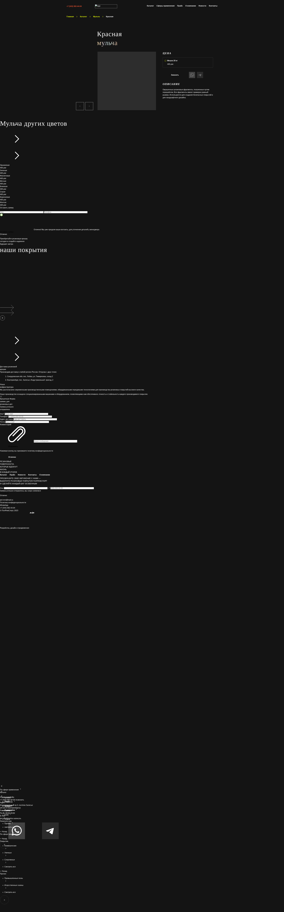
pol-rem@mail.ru (6, 500)
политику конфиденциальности (40, 451)
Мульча (96, 17)
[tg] (50, 838)
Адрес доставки (6, 419)
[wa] (17, 838)
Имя (2, 488)
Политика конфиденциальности (13, 502)
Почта (2, 422)
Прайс (180, 6)
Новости (202, 6)
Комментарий (5, 424)
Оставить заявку (7, 232)
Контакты (213, 6)
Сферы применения (166, 6)
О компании (190, 6)
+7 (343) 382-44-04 (74, 6)
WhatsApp (4, 505)
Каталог (150, 6)
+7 (49, 488)
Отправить (13, 446)
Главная (70, 17)
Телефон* (4, 417)
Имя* (2, 414)
